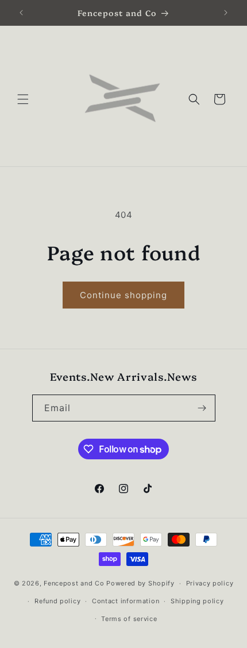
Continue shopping (123, 295)
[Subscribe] (202, 408)
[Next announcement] (225, 12)
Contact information (125, 601)
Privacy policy (210, 583)
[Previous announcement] (21, 12)
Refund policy (57, 601)
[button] (23, 99)
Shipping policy (197, 601)
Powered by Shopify (140, 583)
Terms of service (129, 619)
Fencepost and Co (75, 583)
